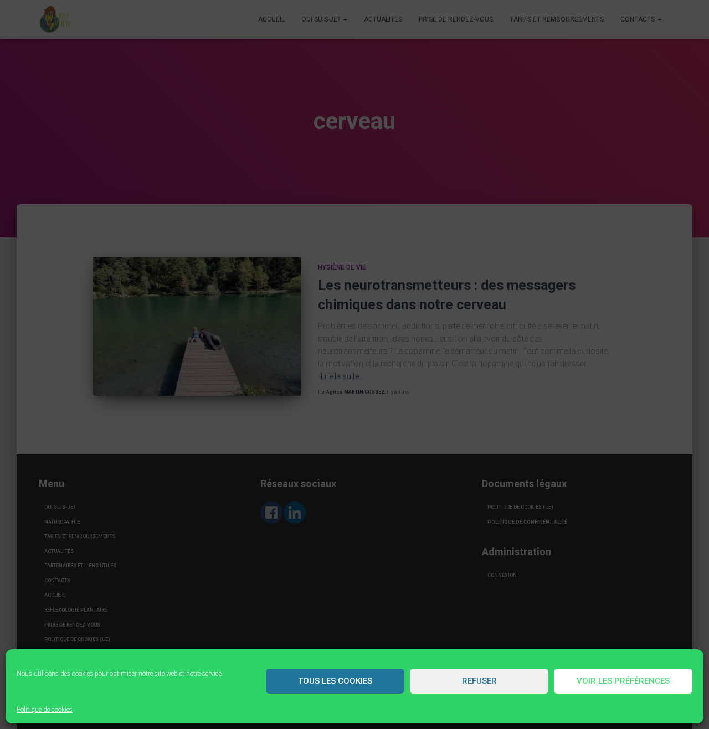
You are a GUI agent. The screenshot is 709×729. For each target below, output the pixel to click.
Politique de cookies (45, 710)
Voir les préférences (623, 681)
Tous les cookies (335, 681)
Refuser (479, 681)
